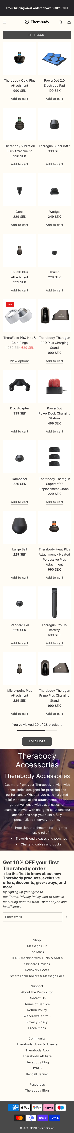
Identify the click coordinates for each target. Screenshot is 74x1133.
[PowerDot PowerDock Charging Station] (54, 386)
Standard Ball (20, 625)
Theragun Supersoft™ (54, 146)
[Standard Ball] (19, 603)
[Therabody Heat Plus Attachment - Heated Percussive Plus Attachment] (54, 527)
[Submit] (66, 917)
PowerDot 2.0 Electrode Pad (54, 82)
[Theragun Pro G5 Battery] (54, 603)
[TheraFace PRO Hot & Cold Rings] (19, 315)
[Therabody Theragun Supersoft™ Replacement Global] (54, 456)
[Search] (60, 22)
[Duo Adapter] (19, 386)
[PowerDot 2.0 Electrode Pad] (54, 58)
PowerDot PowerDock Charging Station (54, 413)
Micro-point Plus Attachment (19, 693)
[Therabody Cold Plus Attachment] (19, 58)
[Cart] (69, 22)
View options (19, 361)
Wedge (54, 212)
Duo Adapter (19, 408)
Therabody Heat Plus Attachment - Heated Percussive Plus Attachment (54, 556)
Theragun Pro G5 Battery (54, 627)
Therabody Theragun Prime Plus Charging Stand (54, 695)
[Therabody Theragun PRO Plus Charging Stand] (54, 315)
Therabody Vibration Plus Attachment (19, 148)
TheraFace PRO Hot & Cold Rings (19, 340)
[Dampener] (19, 456)
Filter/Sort (37, 34)
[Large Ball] (19, 527)
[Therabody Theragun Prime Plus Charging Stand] (54, 668)
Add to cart (19, 99)
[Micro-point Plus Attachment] (19, 668)
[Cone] (19, 189)
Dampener (19, 479)
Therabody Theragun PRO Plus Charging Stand (54, 343)
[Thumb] (54, 250)
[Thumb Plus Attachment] (19, 250)
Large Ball (19, 549)
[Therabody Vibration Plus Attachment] (19, 124)
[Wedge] (54, 189)
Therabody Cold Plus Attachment (19, 82)
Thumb (54, 272)
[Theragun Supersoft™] (54, 124)
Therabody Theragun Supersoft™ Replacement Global (54, 484)
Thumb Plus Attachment (19, 274)
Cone (19, 212)
